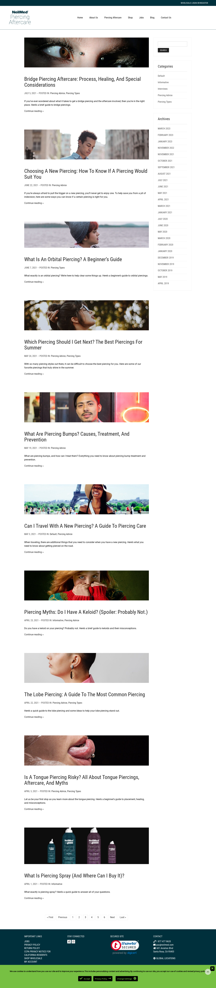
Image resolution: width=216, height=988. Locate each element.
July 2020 (163, 219)
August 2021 (164, 173)
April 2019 (163, 283)
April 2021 (163, 199)
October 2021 (165, 160)
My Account (30, 961)
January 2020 (165, 251)
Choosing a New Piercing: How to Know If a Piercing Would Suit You (85, 174)
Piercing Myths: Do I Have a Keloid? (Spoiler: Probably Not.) (86, 612)
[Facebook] (69, 941)
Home (80, 17)
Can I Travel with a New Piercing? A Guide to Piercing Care (85, 526)
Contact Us (166, 17)
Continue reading (33, 111)
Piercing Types (73, 93)
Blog (152, 17)
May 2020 (162, 231)
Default (53, 534)
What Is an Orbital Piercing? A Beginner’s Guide (73, 259)
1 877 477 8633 (163, 941)
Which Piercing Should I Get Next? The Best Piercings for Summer (83, 345)
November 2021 (166, 154)
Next (112, 917)
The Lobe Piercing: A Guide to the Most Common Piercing (84, 694)
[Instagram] (73, 941)
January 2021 (165, 212)
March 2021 (164, 206)
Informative (58, 620)
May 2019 (162, 277)
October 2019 (165, 270)
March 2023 (164, 128)
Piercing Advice (57, 93)
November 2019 (166, 264)
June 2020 (163, 225)
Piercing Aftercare (113, 17)
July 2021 (163, 180)
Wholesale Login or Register (194, 3)
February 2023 (165, 135)
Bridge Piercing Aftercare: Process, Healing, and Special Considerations (82, 82)
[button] (125, 947)
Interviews (163, 88)
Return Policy (32, 948)
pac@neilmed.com (165, 944)
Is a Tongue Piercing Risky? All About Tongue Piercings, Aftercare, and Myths (81, 780)
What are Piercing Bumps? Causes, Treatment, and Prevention (76, 437)
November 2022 (166, 147)
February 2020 (165, 244)
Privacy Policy (32, 944)
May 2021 (162, 193)
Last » (123, 917)
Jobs (141, 17)
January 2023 (165, 141)
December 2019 (166, 257)
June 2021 (163, 186)
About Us (93, 17)
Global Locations (165, 958)
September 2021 (166, 167)
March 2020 (164, 238)
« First (50, 917)
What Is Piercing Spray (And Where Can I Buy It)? (74, 876)
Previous (62, 917)
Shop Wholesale (33, 958)
